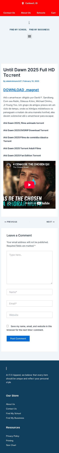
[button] (29, 36)
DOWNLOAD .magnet (21, 90)
